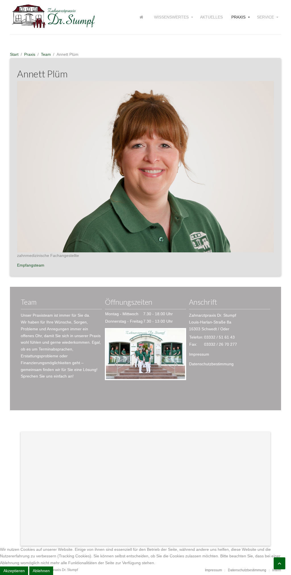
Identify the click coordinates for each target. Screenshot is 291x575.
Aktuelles (211, 17)
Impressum (199, 354)
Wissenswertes (171, 17)
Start (14, 54)
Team (46, 54)
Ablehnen (41, 570)
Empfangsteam (30, 265)
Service (265, 17)
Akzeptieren (14, 570)
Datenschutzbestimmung (211, 364)
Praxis (238, 17)
